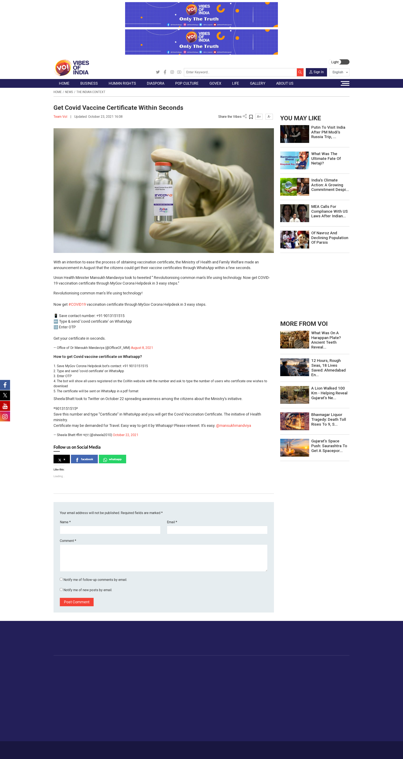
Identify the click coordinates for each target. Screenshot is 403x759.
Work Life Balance (262, 706)
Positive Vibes (67, 701)
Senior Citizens (260, 695)
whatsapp (115, 459)
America (141, 669)
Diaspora (137, 664)
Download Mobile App (325, 750)
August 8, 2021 (142, 348)
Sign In (319, 72)
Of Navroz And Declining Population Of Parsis (329, 238)
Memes (284, 690)
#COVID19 (77, 304)
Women (255, 674)
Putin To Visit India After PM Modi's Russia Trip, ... (328, 132)
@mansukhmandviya (233, 425)
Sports (254, 722)
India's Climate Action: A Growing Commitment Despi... (330, 185)
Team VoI (61, 117)
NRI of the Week (146, 680)
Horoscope (258, 669)
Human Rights (120, 664)
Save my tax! (97, 690)
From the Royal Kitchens (228, 674)
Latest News (66, 674)
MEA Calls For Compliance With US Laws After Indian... (329, 211)
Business (91, 664)
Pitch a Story (313, 685)
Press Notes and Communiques (326, 674)
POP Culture (167, 664)
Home (58, 92)
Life (249, 664)
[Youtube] (179, 72)
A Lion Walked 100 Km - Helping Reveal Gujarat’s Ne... (329, 393)
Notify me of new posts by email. (87, 590)
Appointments (191, 685)
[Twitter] (157, 72)
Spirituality (257, 732)
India (91, 669)
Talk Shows (287, 674)
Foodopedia (216, 664)
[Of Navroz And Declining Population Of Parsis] (294, 239)
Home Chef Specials (225, 669)
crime (62, 690)
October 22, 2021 (125, 435)
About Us (87, 748)
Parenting (256, 690)
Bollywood (170, 669)
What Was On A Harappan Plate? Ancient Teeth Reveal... (326, 340)
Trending (63, 669)
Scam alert (311, 680)
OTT (166, 680)
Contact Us (105, 748)
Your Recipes (220, 680)
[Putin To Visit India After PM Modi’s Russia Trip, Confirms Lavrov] (294, 134)
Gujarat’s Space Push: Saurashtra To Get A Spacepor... (329, 446)
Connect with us (325, 642)
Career (71, 748)
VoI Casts (286, 685)
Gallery (280, 664)
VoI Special (65, 695)
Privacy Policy (145, 748)
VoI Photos (287, 695)
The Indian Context (90, 92)
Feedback (124, 748)
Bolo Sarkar (189, 680)
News (69, 92)
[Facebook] (164, 72)
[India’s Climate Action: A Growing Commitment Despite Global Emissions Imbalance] (294, 187)
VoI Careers (312, 701)
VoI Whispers (190, 674)
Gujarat (63, 685)
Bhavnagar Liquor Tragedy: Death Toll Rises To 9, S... (328, 419)
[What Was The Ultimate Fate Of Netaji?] (294, 160)
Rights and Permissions (320, 706)
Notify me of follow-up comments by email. (95, 580)
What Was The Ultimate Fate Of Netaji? (326, 158)
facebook (87, 459)
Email (172, 522)
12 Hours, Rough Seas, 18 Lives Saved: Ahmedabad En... (328, 367)
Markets (93, 685)
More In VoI (308, 664)
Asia (138, 674)
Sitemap (165, 748)
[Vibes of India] (71, 67)
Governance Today (194, 669)
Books (167, 685)
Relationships (259, 685)
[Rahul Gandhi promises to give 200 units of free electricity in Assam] (294, 339)
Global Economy (99, 680)
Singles (255, 701)
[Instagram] (172, 72)
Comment (68, 541)
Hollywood (170, 674)
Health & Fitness (261, 711)
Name (65, 522)
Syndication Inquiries (318, 695)
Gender (255, 680)
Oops (307, 690)
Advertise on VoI (315, 669)
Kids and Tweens (262, 716)
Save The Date (289, 669)
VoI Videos (287, 680)
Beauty (255, 727)
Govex (181, 664)
